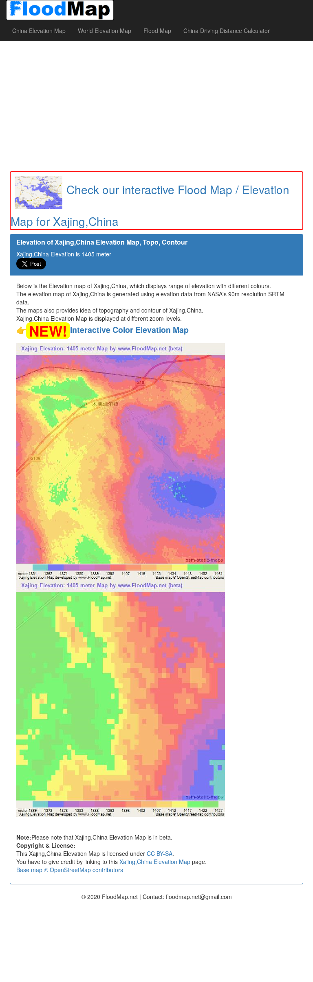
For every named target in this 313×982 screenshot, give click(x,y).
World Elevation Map (104, 30)
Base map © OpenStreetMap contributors (69, 870)
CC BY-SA (159, 853)
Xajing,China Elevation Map (154, 861)
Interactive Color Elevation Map (129, 329)
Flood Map (157, 30)
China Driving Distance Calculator (226, 30)
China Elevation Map (39, 30)
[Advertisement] (156, 106)
